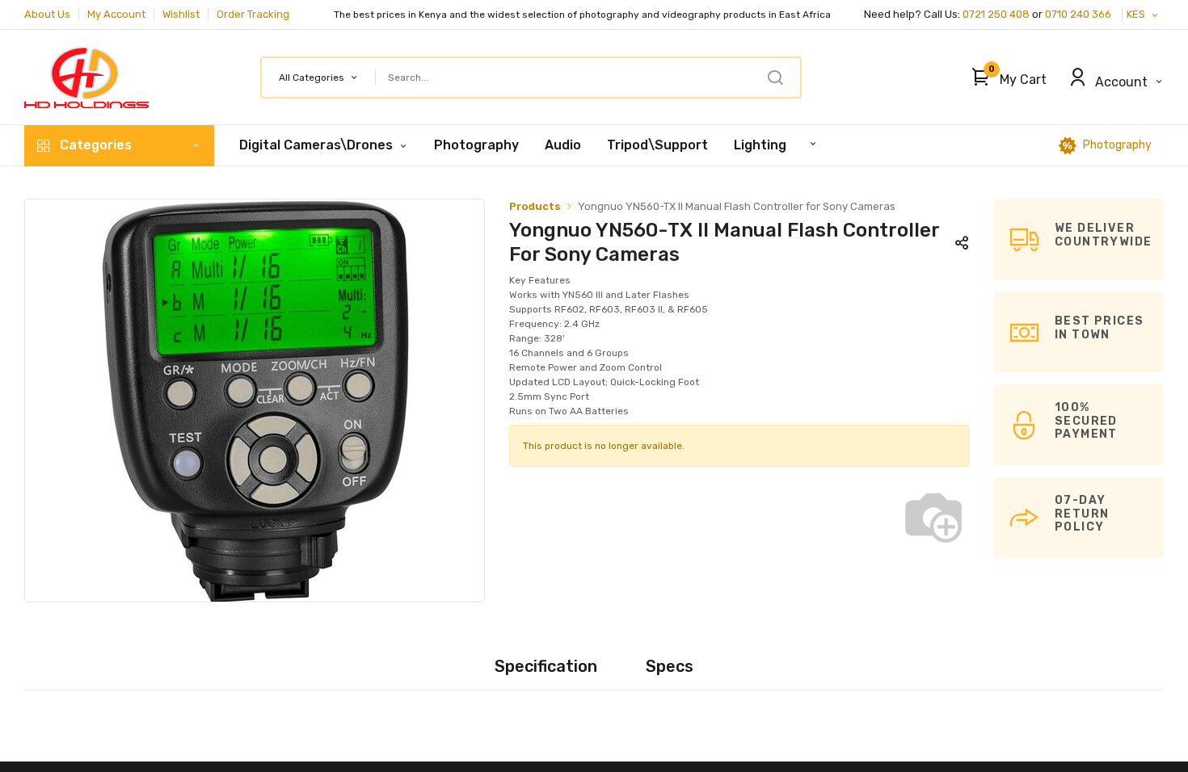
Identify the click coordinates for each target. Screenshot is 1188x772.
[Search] (775, 77)
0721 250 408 (996, 14)
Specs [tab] (669, 666)
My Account (116, 14)
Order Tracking (253, 14)
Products (535, 206)
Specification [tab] (546, 666)
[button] (1005, 77)
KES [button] (1137, 14)
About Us (47, 14)
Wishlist (181, 14)
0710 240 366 (1079, 14)
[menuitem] (476, 145)
